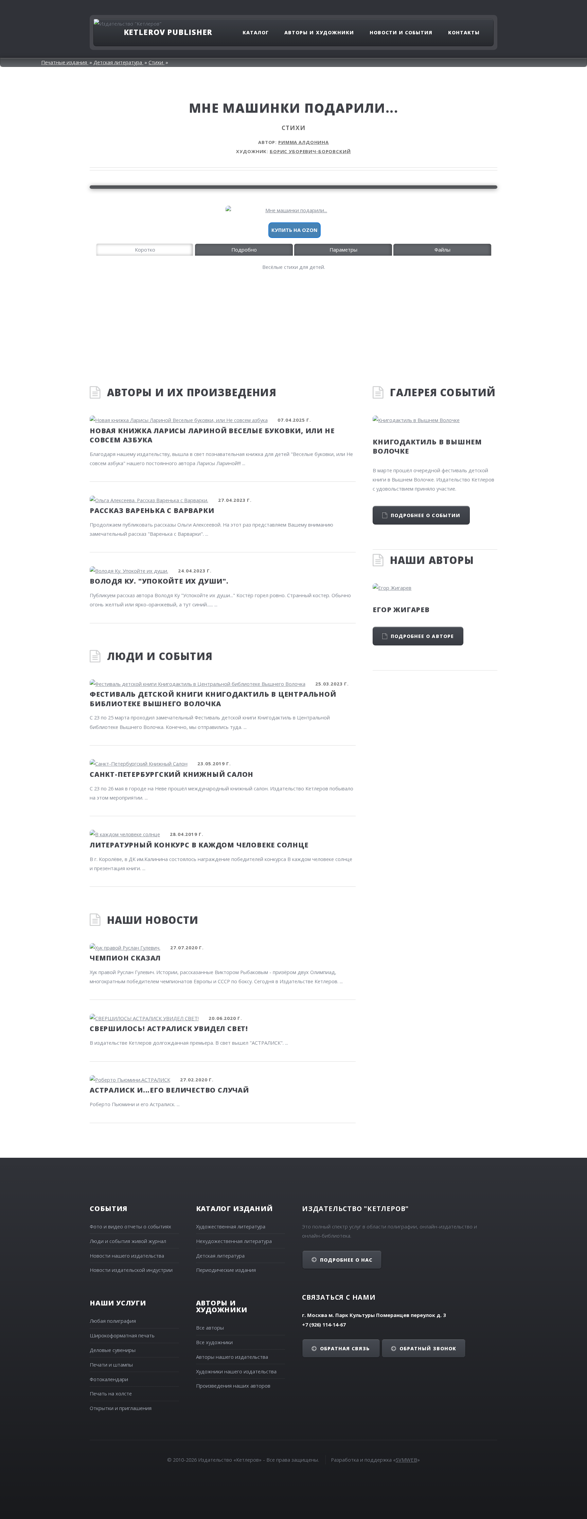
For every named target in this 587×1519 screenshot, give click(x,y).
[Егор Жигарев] (435, 587)
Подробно (244, 249)
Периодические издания (226, 1269)
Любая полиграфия (113, 1320)
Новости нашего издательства (127, 1255)
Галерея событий (443, 392)
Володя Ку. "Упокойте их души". (159, 581)
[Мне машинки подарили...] (293, 210)
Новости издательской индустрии (131, 1269)
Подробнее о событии (425, 515)
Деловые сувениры (113, 1350)
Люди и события (160, 656)
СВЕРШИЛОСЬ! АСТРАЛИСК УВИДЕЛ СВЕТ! (169, 1028)
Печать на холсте (111, 1393)
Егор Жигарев (401, 609)
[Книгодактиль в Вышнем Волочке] (435, 420)
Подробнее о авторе (422, 636)
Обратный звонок (428, 1348)
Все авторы (210, 1327)
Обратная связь (345, 1348)
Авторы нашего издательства (232, 1356)
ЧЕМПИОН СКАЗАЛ (125, 958)
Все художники (214, 1342)
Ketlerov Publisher (168, 32)
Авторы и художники (319, 32)
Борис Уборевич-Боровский (310, 151)
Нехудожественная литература (234, 1241)
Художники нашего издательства (236, 1371)
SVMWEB (406, 1459)
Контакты (464, 32)
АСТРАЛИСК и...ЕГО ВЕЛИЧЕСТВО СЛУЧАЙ (169, 1090)
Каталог (256, 32)
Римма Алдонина (303, 142)
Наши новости (153, 920)
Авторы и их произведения (192, 392)
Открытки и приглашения (121, 1408)
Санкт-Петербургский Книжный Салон (171, 774)
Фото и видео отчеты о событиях (130, 1226)
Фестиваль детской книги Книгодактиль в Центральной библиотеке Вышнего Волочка (213, 699)
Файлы (442, 249)
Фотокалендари (109, 1379)
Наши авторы (432, 560)
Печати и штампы (111, 1364)
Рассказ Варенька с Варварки (152, 510)
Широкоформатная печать (122, 1335)
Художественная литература (230, 1226)
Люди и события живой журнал (128, 1241)
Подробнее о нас (346, 1260)
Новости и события (401, 32)
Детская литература (220, 1255)
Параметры (343, 249)
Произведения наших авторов (233, 1385)
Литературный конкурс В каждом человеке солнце (199, 844)
